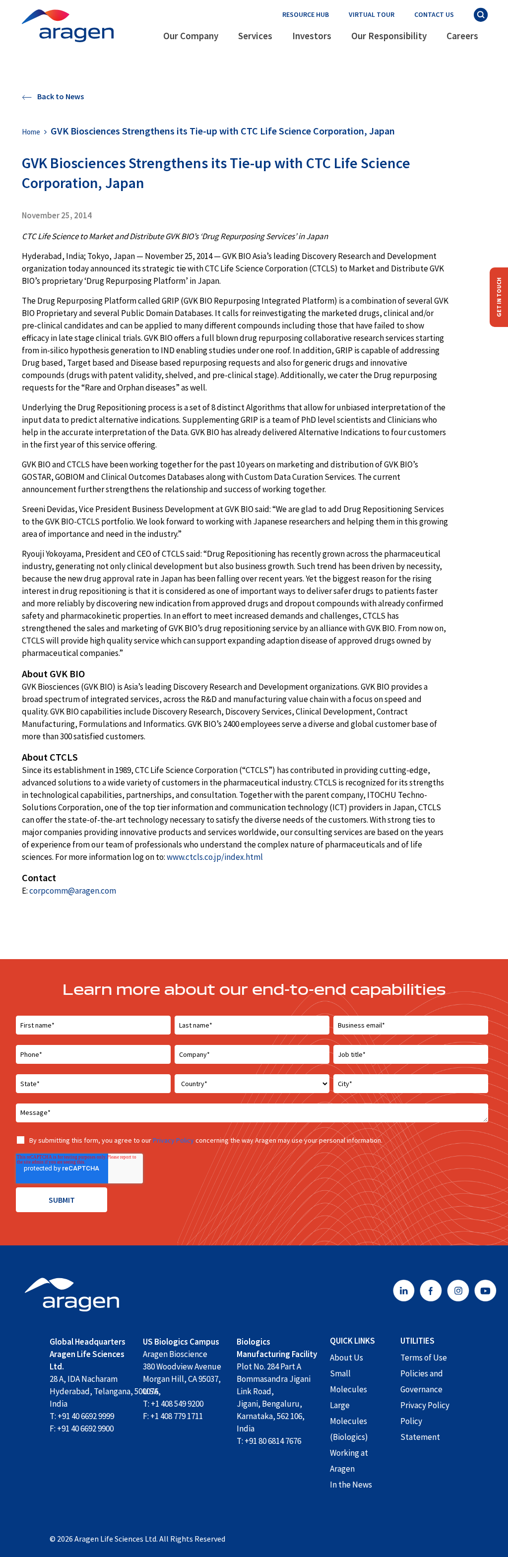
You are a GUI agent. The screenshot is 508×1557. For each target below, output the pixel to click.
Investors (311, 36)
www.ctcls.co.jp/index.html (215, 856)
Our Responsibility (389, 36)
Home (31, 131)
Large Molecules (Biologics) (349, 1421)
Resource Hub (305, 14)
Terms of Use (423, 1357)
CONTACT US (434, 14)
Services (255, 36)
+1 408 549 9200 (177, 1403)
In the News (351, 1484)
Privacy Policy (173, 1140)
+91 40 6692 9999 (86, 1416)
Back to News (60, 96)
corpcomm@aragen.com (72, 890)
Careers (462, 36)
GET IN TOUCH (499, 297)
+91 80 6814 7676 (273, 1440)
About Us (346, 1357)
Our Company (190, 36)
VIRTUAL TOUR (371, 14)
